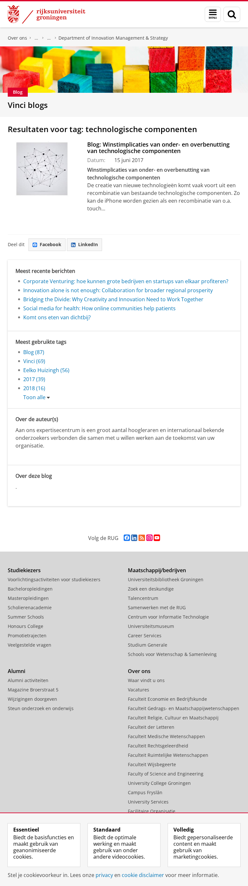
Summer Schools (26, 617)
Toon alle (34, 397)
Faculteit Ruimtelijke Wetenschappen (168, 755)
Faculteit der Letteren (151, 727)
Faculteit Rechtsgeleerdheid (158, 746)
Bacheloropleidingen (30, 589)
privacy (104, 875)
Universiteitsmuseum (151, 626)
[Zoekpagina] (232, 14)
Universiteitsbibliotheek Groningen (165, 579)
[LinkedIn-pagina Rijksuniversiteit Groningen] (134, 537)
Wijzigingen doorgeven (32, 699)
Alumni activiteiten (28, 680)
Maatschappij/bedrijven (157, 570)
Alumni (16, 671)
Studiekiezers (24, 570)
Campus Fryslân (145, 792)
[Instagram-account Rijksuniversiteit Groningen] (149, 537)
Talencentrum (143, 598)
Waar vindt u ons (146, 680)
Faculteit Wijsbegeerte (152, 764)
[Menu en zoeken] (213, 14)
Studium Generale (147, 645)
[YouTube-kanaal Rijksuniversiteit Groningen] (157, 537)
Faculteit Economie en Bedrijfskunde (36, 38)
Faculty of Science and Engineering (165, 774)
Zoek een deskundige (151, 589)
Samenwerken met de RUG (157, 607)
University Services (148, 802)
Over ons (17, 38)
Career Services (144, 635)
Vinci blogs (28, 105)
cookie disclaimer (143, 875)
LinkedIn (88, 244)
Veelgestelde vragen (29, 645)
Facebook (50, 244)
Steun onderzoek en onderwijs (41, 708)
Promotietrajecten (27, 635)
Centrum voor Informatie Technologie (168, 617)
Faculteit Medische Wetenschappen (166, 736)
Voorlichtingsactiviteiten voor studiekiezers (54, 579)
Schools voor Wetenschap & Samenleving (172, 654)
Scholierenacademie (30, 607)
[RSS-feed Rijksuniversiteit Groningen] (142, 537)
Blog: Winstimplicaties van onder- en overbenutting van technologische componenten (158, 147)
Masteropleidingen (28, 598)
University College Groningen (159, 783)
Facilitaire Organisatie (151, 811)
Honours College (25, 626)
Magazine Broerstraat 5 (33, 690)
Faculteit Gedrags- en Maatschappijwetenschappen (183, 708)
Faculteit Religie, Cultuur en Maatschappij (173, 718)
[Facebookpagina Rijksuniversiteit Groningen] (127, 537)
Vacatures (138, 690)
